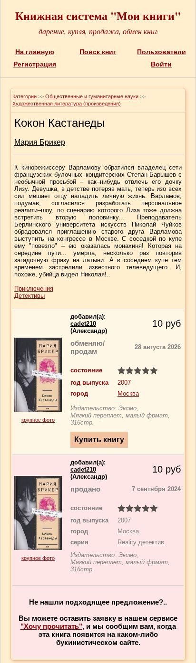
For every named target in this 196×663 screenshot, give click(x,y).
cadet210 (83, 323)
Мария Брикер (39, 142)
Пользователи (161, 52)
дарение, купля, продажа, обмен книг (98, 31)
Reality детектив (141, 542)
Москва (128, 393)
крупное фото (38, 420)
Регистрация (34, 64)
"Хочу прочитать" (51, 626)
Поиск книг (97, 52)
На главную (34, 52)
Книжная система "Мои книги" (98, 15)
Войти (161, 64)
